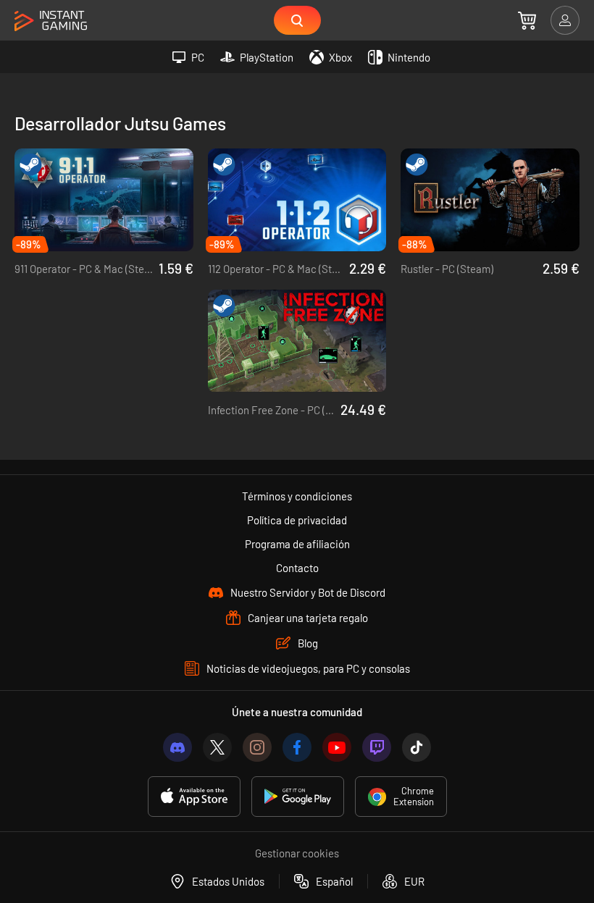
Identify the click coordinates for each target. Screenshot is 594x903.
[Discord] (177, 747)
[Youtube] (336, 747)
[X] (217, 747)
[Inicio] (50, 21)
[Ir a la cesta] (527, 20)
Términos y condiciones (297, 496)
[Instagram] (257, 747)
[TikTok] (416, 747)
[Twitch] (376, 747)
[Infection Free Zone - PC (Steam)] (297, 341)
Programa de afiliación (297, 543)
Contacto (297, 567)
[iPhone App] (194, 796)
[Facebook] (297, 747)
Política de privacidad (297, 519)
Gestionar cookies (297, 853)
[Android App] (297, 796)
